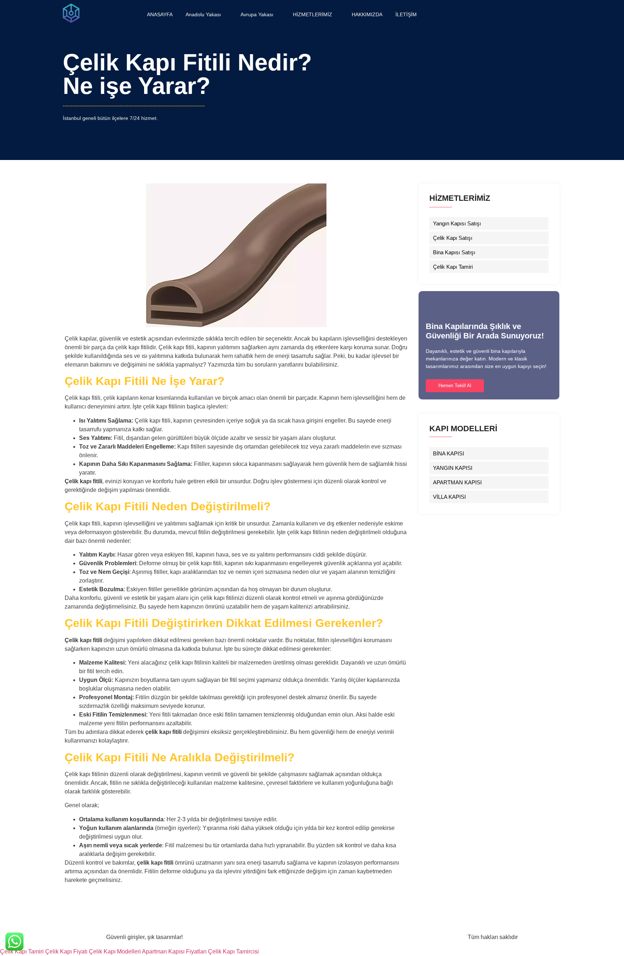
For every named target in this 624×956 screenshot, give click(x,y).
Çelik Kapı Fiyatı (66, 951)
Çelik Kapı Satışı (452, 238)
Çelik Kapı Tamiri (453, 267)
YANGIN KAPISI (452, 468)
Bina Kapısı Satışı (454, 252)
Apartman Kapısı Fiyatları (174, 951)
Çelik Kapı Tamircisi (233, 951)
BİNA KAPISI (448, 453)
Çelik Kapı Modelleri (115, 951)
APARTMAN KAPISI (457, 482)
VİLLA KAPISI (449, 497)
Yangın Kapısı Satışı (457, 223)
